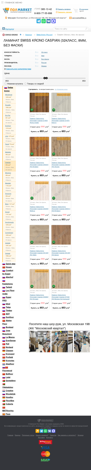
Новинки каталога (15, 83)
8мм (42, 55)
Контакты (49, 437)
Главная (10, 435)
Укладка (80, 435)
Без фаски (45, 59)
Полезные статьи (28, 435)
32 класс (44, 52)
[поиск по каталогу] (86, 28)
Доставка (41, 437)
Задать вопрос (64, 9)
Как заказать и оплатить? (67, 435)
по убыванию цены (61, 89)
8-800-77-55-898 (43, 13)
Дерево (44, 66)
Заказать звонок (65, 12)
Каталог (9, 28)
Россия (43, 62)
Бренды (17, 435)
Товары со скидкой (35, 83)
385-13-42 (43, 9)
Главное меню (13, 2)
